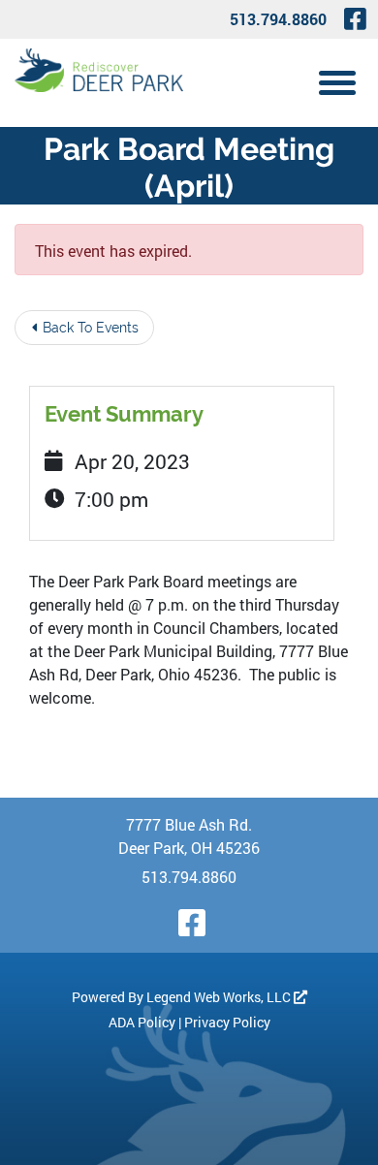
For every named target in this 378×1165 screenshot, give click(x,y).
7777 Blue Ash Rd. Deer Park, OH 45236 (189, 836)
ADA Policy (142, 1022)
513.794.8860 (278, 19)
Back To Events (89, 327)
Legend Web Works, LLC (220, 997)
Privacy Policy (227, 1022)
